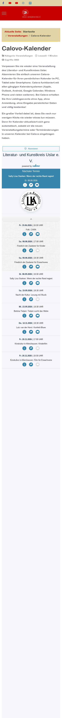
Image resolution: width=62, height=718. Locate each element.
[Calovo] (30, 3)
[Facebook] (3, 3)
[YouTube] (9, 3)
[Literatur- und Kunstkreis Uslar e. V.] (31, 13)
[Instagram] (23, 3)
